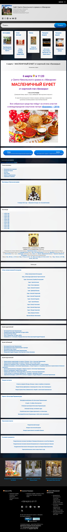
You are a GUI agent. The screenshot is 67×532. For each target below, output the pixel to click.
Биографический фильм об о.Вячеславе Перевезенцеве (33, 400)
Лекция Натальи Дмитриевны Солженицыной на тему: (33, 386)
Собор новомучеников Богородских (11, 270)
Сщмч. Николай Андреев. (33, 299)
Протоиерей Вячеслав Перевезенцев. (13, 330)
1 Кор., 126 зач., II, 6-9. (57, 256)
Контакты (6, 172)
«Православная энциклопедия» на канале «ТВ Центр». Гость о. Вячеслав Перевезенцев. (25, 361)
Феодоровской (45, 253)
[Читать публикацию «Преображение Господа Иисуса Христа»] (7, 40)
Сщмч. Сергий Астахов (33, 282)
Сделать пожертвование (9, 175)
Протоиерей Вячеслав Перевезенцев (12, 346)
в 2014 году (6, 228)
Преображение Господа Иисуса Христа (7, 48)
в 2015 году (6, 226)
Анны (33, 253)
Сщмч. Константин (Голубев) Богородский (33, 279)
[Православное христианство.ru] (36, 519)
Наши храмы (7, 173)
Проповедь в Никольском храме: (11, 182)
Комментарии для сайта (9, 162)
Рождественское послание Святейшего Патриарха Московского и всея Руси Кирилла (33, 441)
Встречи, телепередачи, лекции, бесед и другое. (15, 370)
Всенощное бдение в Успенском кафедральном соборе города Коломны (58, 507)
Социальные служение (9, 176)
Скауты (36, 67)
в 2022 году (6, 216)
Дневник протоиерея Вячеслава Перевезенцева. (15, 350)
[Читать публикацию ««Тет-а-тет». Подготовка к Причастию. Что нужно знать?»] (46, 42)
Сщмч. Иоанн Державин (33, 285)
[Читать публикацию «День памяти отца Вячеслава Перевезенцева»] (33, 468)
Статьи (31, 33)
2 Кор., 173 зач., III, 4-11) (24, 256)
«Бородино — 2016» (50, 107)
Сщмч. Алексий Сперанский (33, 293)
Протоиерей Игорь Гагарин (10, 333)
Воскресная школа (8, 170)
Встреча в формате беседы (33, 384)
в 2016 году (6, 225)
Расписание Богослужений (10, 169)
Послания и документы (8, 437)
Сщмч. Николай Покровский (33, 296)
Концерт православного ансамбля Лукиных (33, 430)
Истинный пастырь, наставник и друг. (33, 408)
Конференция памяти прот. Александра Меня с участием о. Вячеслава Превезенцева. (24, 371)
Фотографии (6, 33)
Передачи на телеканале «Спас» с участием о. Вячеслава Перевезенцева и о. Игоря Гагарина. (26, 364)
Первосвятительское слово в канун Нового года (33, 449)
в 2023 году (6, 215)
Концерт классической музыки (33, 427)
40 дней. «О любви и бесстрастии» (33, 403)
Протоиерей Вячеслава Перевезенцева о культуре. (16, 347)
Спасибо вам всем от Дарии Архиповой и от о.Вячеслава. (33, 411)
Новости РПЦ (8, 491)
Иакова (39, 253)
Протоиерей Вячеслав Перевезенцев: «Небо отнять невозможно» (33, 414)
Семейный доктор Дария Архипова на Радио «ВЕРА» (16, 332)
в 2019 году (6, 220)
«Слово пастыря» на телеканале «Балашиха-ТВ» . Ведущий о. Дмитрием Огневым (23, 373)
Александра (20, 253)
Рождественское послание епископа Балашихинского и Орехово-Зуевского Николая (33, 443)
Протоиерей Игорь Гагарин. (10, 349)
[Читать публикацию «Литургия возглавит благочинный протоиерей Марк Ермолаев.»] (53, 468)
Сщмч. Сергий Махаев (33, 301)
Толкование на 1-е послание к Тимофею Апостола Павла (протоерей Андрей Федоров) (24, 336)
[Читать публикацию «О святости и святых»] (59, 42)
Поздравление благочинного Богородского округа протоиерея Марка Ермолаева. (33, 446)
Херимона (52, 252)
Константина (8, 253)
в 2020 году (6, 219)
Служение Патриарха (27, 491)
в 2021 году (6, 217)
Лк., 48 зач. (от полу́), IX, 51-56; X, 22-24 (40, 256)
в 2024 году (6, 213)
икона (35, 250)
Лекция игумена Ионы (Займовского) (33, 389)
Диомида (22, 252)
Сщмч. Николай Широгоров (33, 307)
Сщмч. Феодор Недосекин (33, 310)
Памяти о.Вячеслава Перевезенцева (12, 396)
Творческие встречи (7, 421)
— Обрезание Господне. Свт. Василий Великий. (33, 202)
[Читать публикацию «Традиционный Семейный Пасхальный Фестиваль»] (13, 468)
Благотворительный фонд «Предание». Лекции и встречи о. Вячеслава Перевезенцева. (24, 368)
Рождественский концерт (34, 424)
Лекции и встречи (7, 380)
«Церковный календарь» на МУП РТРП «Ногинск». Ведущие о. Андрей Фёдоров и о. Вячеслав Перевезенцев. (29, 374)
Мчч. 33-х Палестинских (37, 252)
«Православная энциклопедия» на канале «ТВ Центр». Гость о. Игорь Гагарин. (22, 363)
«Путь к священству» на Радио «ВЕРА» (13, 335)
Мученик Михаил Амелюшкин (33, 315)
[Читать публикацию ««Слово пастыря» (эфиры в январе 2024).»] (20, 42)
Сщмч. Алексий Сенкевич (33, 287)
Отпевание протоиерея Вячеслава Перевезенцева (33, 405)
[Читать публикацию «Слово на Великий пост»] (33, 40)
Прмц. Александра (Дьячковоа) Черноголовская (33, 276)
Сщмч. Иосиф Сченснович (33, 304)
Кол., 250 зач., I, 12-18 (11, 256)
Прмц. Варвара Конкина (33, 312)
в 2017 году (6, 223)
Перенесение (30, 250)
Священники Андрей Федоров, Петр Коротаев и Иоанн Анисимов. (19, 352)
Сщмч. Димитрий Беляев (33, 290)
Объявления (32, 67)
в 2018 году (6, 222)
